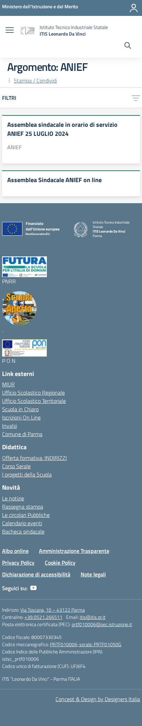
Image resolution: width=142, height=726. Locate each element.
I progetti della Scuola (27, 474)
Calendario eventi (22, 523)
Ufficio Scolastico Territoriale (34, 401)
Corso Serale (16, 466)
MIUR (8, 384)
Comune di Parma (22, 434)
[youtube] (33, 588)
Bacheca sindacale (23, 531)
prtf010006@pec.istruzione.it (102, 624)
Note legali (93, 574)
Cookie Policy (60, 562)
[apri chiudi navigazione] (10, 31)
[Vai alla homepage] (27, 30)
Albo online (15, 551)
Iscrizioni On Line (21, 417)
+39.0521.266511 (43, 617)
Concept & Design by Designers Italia (97, 699)
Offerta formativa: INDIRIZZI (34, 458)
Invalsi (9, 426)
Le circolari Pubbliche (26, 515)
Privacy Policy (18, 562)
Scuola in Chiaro (20, 409)
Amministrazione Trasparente (74, 551)
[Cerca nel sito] (127, 46)
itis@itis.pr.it (92, 617)
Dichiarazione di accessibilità (36, 574)
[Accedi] (134, 7)
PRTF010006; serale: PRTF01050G (85, 644)
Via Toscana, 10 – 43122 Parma (52, 609)
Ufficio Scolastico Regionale (33, 392)
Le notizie (13, 498)
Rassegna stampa (22, 506)
